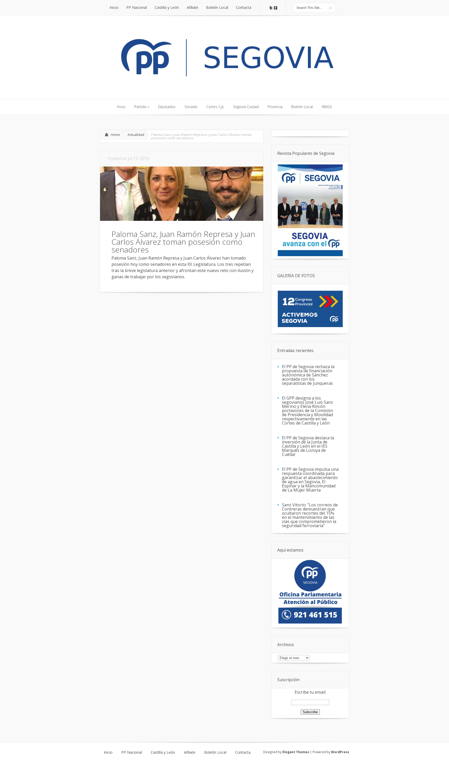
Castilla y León (163, 752)
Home (115, 134)
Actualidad (136, 134)
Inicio (108, 752)
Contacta (242, 752)
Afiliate (189, 752)
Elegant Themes (295, 752)
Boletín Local (215, 752)
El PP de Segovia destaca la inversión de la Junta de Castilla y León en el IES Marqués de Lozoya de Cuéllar (308, 446)
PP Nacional (131, 752)
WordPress (340, 752)
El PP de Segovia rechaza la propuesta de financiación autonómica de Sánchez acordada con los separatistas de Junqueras (308, 375)
